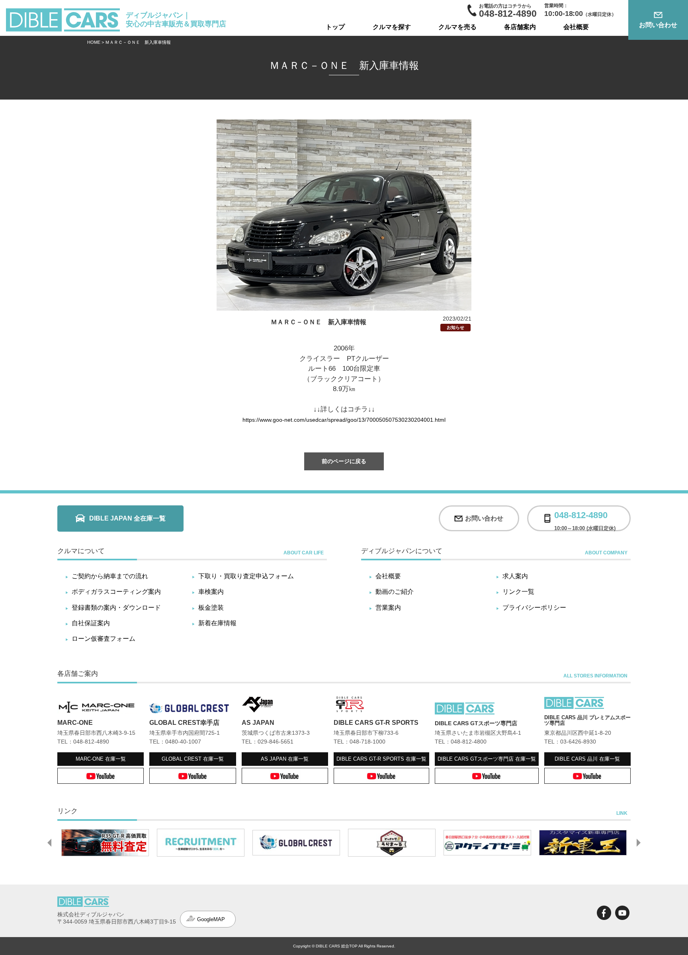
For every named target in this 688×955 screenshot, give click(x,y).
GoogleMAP (211, 919)
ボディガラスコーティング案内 (116, 591)
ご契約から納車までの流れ (110, 576)
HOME (93, 42)
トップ (335, 26)
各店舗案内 (520, 26)
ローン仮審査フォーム (103, 638)
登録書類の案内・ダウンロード (116, 607)
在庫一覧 (101, 759)
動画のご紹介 (394, 591)
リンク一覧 (518, 591)
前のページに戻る (344, 461)
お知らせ (455, 327)
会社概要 (576, 26)
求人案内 (515, 576)
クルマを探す (392, 26)
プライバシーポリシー (534, 607)
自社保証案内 (91, 623)
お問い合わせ (658, 25)
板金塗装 (211, 607)
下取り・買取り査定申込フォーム (246, 576)
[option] (105, 843)
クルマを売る (457, 26)
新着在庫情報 (217, 623)
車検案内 (211, 591)
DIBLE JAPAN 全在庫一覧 (127, 518)
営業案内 (388, 607)
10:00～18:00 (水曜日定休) (585, 518)
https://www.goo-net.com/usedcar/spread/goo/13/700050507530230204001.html (344, 420)
